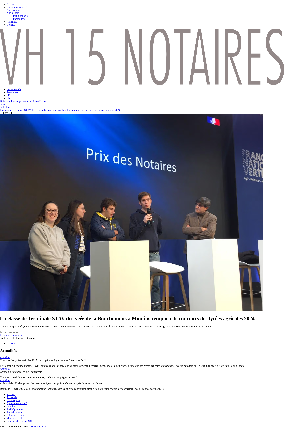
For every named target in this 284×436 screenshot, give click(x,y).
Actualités (5, 107)
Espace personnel (20, 101)
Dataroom (5, 101)
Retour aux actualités (11, 335)
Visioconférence (38, 101)
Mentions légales (39, 426)
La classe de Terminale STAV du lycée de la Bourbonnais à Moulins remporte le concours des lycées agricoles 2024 (60, 110)
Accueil (4, 104)
